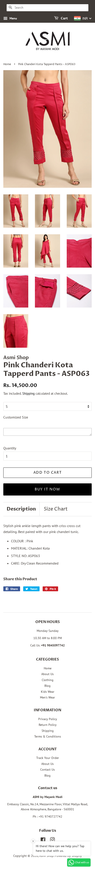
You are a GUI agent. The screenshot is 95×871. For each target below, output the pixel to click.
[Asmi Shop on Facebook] (43, 841)
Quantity (9, 448)
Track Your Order (47, 758)
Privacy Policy (47, 719)
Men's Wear (47, 697)
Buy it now (47, 489)
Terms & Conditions (47, 736)
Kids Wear (47, 692)
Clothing (47, 680)
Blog (47, 686)
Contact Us (47, 770)
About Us (47, 674)
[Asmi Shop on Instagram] (52, 841)
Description (21, 509)
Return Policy (48, 725)
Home (7, 64)
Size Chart (56, 509)
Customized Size (15, 417)
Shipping (28, 393)
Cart (64, 18)
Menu (13, 18)
